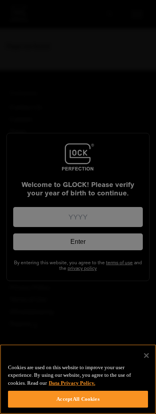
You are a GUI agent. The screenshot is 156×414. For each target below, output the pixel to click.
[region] (78, 379)
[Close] (146, 355)
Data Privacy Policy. (72, 383)
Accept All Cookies (77, 399)
